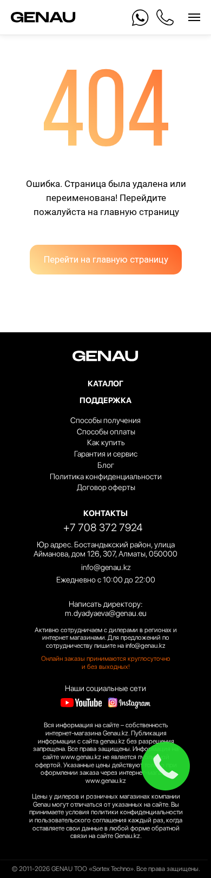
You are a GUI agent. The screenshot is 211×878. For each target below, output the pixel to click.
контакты (105, 513)
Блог (105, 465)
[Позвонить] (164, 17)
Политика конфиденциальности (106, 476)
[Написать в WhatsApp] (140, 17)
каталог (105, 383)
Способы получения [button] (105, 420)
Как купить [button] (106, 442)
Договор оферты (106, 487)
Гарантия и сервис (105, 454)
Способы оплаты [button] (106, 432)
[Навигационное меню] (194, 17)
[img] (81, 702)
